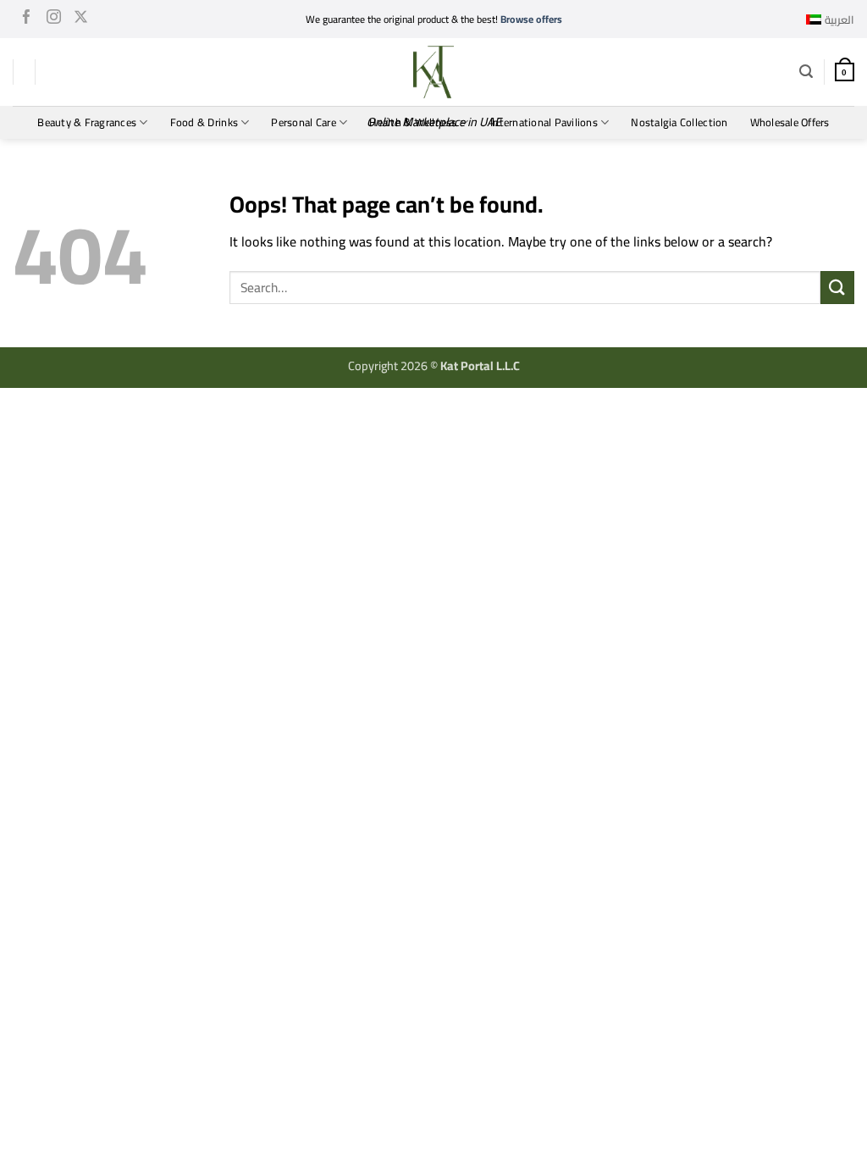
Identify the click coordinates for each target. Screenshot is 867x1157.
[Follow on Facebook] (26, 19)
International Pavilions (544, 122)
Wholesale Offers (790, 122)
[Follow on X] (80, 19)
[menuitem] (830, 19)
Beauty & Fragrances (86, 122)
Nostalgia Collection (679, 122)
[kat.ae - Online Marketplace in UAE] (433, 72)
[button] (806, 71)
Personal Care (303, 122)
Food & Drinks (204, 122)
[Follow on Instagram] (53, 19)
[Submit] (837, 287)
